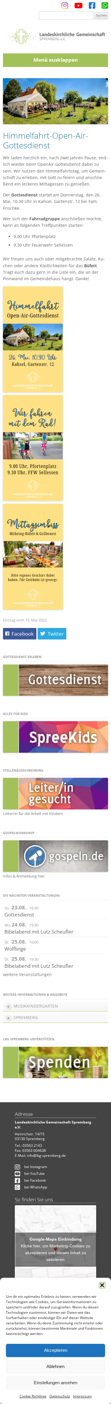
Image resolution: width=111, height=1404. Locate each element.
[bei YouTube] (78, 7)
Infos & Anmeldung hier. (24, 876)
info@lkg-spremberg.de (46, 1155)
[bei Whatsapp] (105, 7)
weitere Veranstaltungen (27, 974)
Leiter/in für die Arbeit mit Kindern (33, 813)
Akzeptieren (55, 1350)
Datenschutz (59, 1396)
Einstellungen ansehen (55, 1382)
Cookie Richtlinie (33, 1396)
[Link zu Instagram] (65, 7)
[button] (102, 1285)
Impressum (82, 1396)
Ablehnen (55, 1366)
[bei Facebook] (92, 7)
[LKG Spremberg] (55, 34)
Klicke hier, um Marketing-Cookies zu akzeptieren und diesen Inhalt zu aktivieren (55, 1253)
